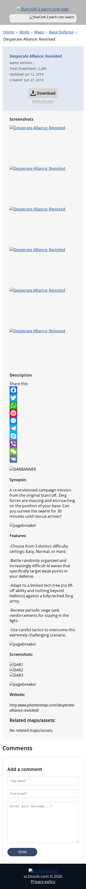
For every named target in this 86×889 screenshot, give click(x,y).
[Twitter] (43, 398)
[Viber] (43, 443)
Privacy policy (43, 881)
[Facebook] (43, 390)
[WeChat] (43, 451)
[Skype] (43, 436)
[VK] (43, 459)
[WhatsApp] (43, 405)
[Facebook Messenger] (43, 421)
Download (46, 93)
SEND (22, 852)
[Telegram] (43, 428)
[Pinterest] (43, 413)
